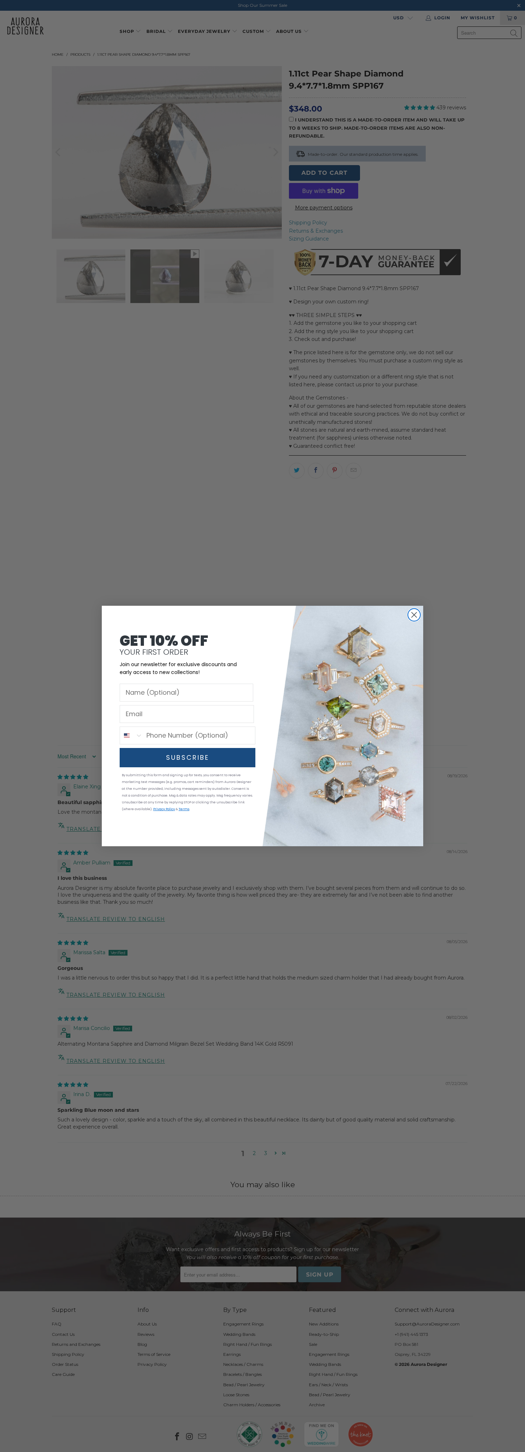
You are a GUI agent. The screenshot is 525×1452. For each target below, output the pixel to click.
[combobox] (131, 735)
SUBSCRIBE (187, 757)
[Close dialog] (414, 615)
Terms (184, 809)
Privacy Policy (164, 809)
